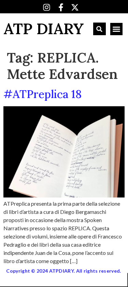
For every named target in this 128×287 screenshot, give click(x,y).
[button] (99, 29)
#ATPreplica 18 (42, 94)
